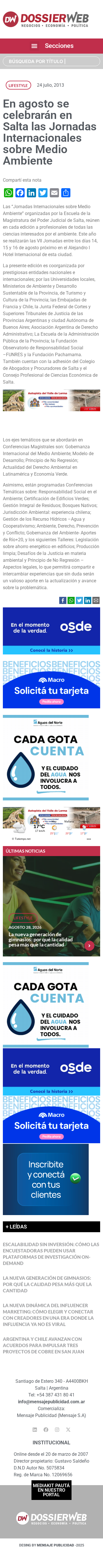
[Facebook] (46, 1429)
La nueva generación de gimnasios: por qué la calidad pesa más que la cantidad (41, 939)
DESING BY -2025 (51, 1545)
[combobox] (51, 61)
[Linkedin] (35, 1429)
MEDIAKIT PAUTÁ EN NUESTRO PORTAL (51, 1490)
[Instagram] (57, 1429)
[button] (34, 46)
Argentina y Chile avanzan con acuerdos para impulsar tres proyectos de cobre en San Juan (43, 1345)
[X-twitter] (68, 1429)
